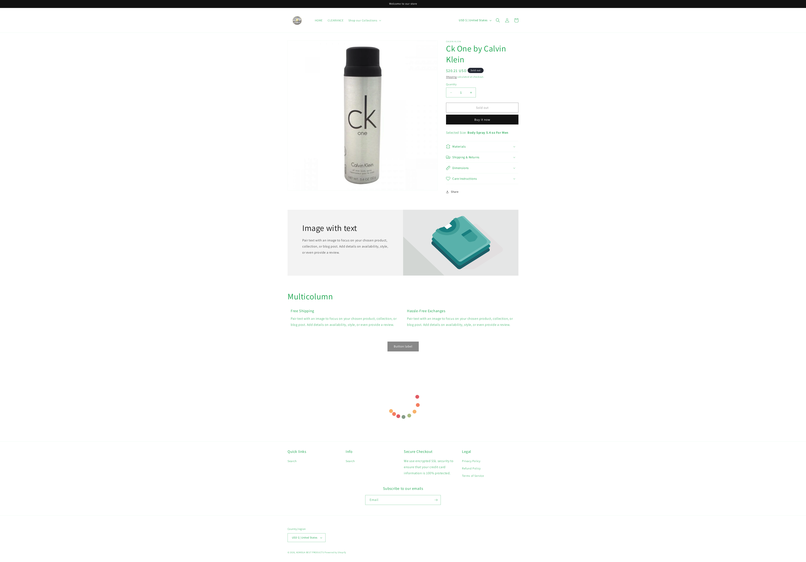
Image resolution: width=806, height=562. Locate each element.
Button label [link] (403, 346)
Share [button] (455, 192)
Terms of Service (473, 476)
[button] (497, 20)
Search (292, 461)
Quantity (451, 84)
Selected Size (456, 132)
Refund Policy (471, 468)
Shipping (451, 76)
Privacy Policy (471, 461)
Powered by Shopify (335, 552)
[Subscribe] (436, 500)
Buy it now (482, 120)
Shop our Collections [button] (362, 20)
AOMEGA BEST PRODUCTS (310, 552)
